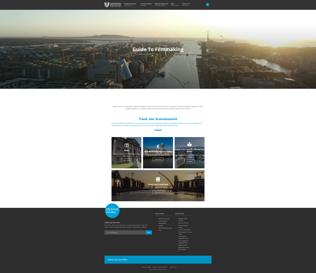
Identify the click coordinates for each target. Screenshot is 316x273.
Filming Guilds (162, 223)
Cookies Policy (173, 267)
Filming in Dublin (130, 4)
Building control (182, 245)
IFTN (159, 230)
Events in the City (183, 223)
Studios (160, 226)
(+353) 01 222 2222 (119, 227)
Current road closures (184, 230)
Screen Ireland (162, 221)
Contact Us (186, 4)
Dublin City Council (163, 219)
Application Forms (146, 267)
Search (149, 232)
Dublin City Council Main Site (160, 267)
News (175, 4)
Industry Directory (161, 4)
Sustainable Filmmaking (165, 228)
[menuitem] (131, 4)
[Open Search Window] (207, 4)
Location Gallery (146, 4)
